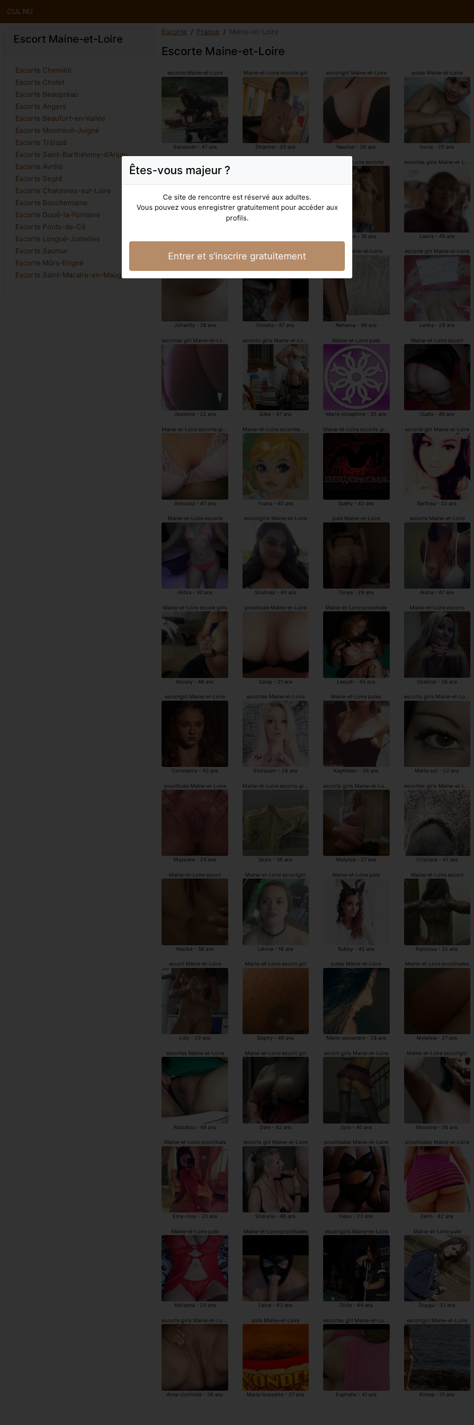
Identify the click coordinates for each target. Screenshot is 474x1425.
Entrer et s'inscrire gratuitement (237, 256)
